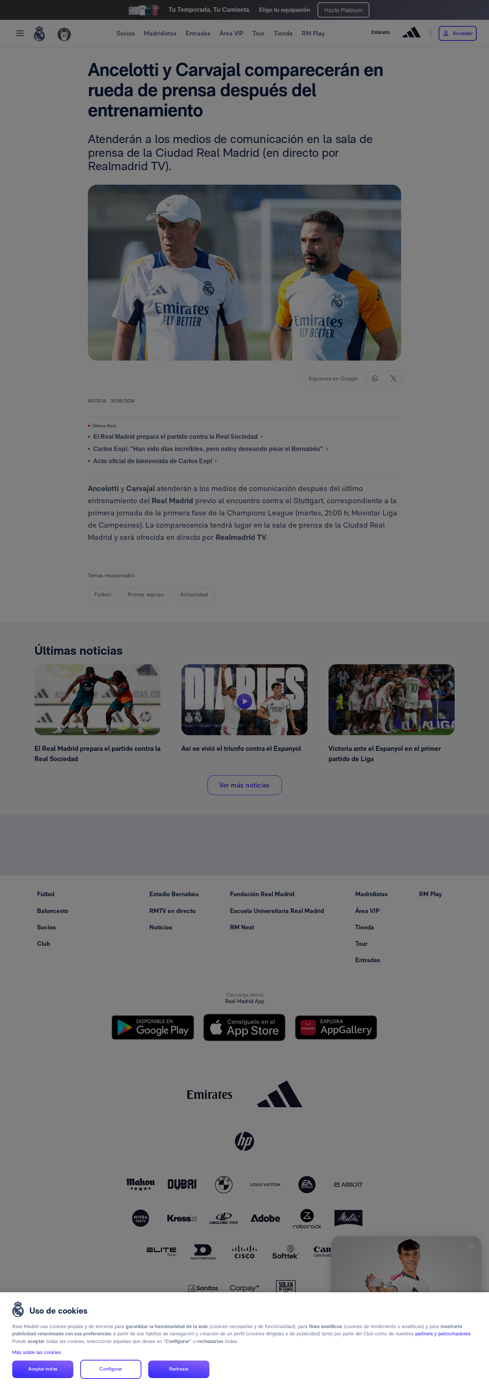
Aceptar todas (42, 1369)
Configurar (110, 1369)
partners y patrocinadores (442, 1333)
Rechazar (178, 1369)
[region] (244, 1340)
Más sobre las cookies (36, 1352)
